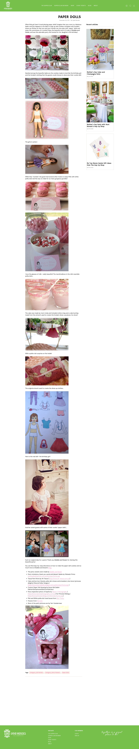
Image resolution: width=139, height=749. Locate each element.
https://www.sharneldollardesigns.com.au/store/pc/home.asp (48, 585)
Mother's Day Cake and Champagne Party (96, 73)
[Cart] (134, 5)
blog (49, 568)
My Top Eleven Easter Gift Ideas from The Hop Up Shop (99, 164)
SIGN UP (77, 735)
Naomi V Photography (59, 592)
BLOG (49, 741)
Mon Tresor (60, 598)
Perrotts (39, 601)
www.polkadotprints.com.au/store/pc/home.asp (44, 576)
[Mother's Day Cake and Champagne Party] (100, 49)
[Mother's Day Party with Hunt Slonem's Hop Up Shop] (100, 101)
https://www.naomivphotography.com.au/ (42, 594)
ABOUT (50, 743)
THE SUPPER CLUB (53, 733)
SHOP (49, 737)
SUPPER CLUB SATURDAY (54, 735)
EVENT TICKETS (52, 739)
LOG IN (76, 733)
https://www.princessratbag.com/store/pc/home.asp (45, 596)
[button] (72, 6)
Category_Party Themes (52, 672)
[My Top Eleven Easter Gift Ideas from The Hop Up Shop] (100, 147)
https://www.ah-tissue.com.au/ (59, 579)
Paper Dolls (65, 672)
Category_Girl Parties (36, 672)
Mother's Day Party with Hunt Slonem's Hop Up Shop (98, 126)
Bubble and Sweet (56, 572)
